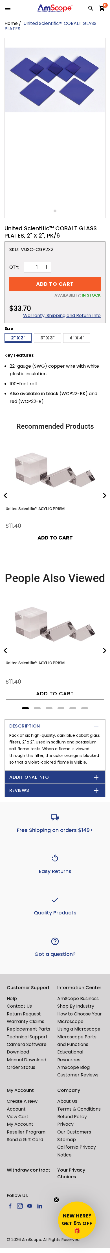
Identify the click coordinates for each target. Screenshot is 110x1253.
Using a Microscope (78, 1029)
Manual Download (26, 1060)
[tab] (25, 708)
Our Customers (74, 1132)
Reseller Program (26, 1132)
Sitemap (66, 1139)
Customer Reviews (77, 1075)
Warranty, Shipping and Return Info (62, 315)
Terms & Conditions (79, 1109)
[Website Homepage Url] (55, 8)
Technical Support (27, 1037)
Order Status (21, 1067)
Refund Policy (72, 1116)
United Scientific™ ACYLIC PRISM (35, 508)
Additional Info (29, 777)
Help (12, 998)
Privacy (65, 1124)
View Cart (17, 1116)
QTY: (14, 267)
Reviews (19, 790)
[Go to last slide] (5, 495)
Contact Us (19, 1006)
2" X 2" (18, 338)
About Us (67, 1101)
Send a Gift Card (25, 1139)
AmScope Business (78, 998)
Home (11, 23)
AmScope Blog (73, 1067)
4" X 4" (76, 338)
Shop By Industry (75, 1006)
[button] (77, 1220)
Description (24, 726)
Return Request (24, 1014)
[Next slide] (104, 495)
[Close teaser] (56, 1200)
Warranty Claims (25, 1021)
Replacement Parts (28, 1029)
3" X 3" (47, 338)
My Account (20, 1124)
